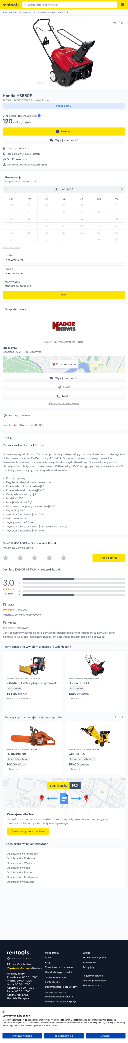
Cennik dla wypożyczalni (58, 972)
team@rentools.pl (21, 963)
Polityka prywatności (94, 980)
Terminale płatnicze (55, 977)
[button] (64, 425)
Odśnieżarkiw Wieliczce (21, 863)
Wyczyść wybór (11, 247)
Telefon (66, 396)
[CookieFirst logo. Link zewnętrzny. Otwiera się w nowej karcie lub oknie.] (3, 1012)
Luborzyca (41, 164)
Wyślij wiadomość (66, 140)
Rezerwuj (66, 131)
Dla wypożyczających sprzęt (60, 1001)
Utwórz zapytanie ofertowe (28, 831)
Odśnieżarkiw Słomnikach (22, 853)
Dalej (64, 294)
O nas (48, 957)
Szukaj (86, 952)
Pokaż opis (63, 106)
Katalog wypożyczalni (94, 957)
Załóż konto (89, 962)
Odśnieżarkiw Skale (18, 867)
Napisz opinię (108, 557)
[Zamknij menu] (122, 4)
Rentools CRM (52, 981)
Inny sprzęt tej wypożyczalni (64, 403)
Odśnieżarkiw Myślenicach (23, 877)
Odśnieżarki (43, 12)
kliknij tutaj (24, 968)
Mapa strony (52, 952)
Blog (47, 962)
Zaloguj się (88, 967)
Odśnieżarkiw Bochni (19, 872)
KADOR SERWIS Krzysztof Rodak (64, 342)
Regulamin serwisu (93, 975)
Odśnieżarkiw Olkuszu (20, 882)
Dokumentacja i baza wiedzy (61, 986)
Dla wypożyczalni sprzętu (59, 996)
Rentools (7, 12)
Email (66, 387)
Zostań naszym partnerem (59, 967)
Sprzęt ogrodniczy (24, 12)
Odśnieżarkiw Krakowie (21, 858)
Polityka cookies (92, 985)
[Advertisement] (64, 914)
